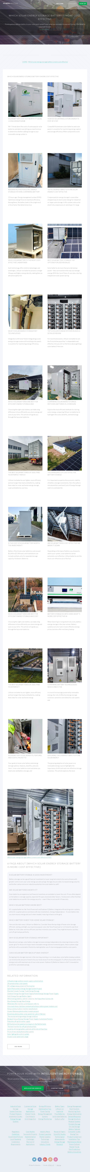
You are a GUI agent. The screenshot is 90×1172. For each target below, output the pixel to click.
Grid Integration (30, 1119)
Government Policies (15, 1137)
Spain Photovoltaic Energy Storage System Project (24, 989)
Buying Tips (74, 1134)
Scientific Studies (60, 1134)
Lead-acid (59, 1111)
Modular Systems (74, 1121)
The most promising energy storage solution (22, 1016)
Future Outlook (74, 1144)
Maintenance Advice (74, 1142)
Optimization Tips (45, 1109)
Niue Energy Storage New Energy (18, 1001)
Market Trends (30, 1114)
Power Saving (45, 1111)
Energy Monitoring (45, 1119)
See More (18, 1046)
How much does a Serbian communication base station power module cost (32, 1006)
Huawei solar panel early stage (17, 1037)
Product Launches (45, 1134)
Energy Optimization (74, 1114)
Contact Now (57, 1088)
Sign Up (83, 3)
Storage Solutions (74, 1119)
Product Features (16, 1114)
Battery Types (59, 1106)
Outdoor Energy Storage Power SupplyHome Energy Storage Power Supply (33, 994)
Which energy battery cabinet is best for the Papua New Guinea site (30, 999)
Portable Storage (74, 1124)
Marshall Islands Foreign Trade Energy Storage (23, 991)
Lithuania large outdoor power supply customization (25, 981)
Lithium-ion (60, 1109)
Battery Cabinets (74, 1129)
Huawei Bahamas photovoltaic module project (23, 1011)
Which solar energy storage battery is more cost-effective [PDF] (29, 857)
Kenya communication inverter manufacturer (22, 1009)
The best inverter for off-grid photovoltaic (21, 1027)
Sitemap (59, 1165)
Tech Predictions (74, 1149)
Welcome (59, 3)
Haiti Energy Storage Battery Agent (19, 996)
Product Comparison (74, 1137)
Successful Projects (30, 1134)
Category (72, 3)
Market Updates (45, 1137)
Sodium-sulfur (60, 1119)
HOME (24, 62)
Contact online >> (45, 29)
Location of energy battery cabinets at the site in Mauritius (27, 1029)
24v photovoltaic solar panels (17, 983)
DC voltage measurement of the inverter (21, 986)
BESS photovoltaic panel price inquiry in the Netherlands (26, 1024)
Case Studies (30, 1132)
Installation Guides (15, 1116)
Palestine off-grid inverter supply (18, 1021)
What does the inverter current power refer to (23, 1004)
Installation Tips (74, 1139)
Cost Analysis (30, 1116)
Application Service (32, 1088)
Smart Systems (74, 1109)
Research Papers (59, 1132)
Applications (30, 1111)
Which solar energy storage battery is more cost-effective (48, 62)
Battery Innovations (74, 1152)
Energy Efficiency (45, 1106)
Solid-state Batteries (60, 1116)
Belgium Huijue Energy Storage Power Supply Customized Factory (30, 1019)
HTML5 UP (51, 1165)
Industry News (45, 1132)
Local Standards (15, 1139)
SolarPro (10, 3)
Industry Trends (45, 1144)
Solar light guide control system (18, 1034)
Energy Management (74, 1106)
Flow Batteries (60, 1114)
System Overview (16, 1111)
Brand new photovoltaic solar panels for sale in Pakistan (26, 1014)
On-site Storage (74, 1127)
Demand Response (74, 1116)
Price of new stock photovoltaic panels (20, 1032)
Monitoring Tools (74, 1111)
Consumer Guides (74, 1132)
